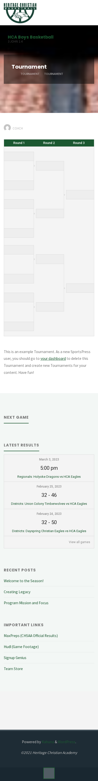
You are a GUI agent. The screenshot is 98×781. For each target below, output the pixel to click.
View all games (79, 542)
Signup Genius (15, 657)
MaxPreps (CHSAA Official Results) (31, 635)
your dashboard (53, 358)
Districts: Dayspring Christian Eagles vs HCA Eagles (49, 531)
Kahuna (47, 741)
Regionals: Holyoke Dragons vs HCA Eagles (49, 477)
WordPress (66, 741)
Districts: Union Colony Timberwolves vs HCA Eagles (49, 504)
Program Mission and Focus (26, 602)
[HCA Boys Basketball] (20, 12)
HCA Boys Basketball (31, 37)
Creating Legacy (17, 591)
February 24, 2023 (49, 514)
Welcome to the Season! (23, 580)
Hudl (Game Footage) (21, 646)
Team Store (13, 668)
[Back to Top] (49, 773)
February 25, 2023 (49, 486)
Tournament (30, 73)
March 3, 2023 (49, 459)
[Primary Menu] (89, 12)
